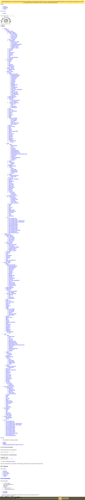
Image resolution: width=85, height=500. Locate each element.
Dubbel (10, 161)
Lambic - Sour (10, 31)
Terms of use (6, 472)
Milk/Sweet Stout (14, 150)
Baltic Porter (13, 169)
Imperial (13, 163)
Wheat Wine (11, 133)
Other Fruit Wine (12, 211)
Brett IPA (13, 85)
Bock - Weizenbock (12, 110)
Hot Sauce (10, 64)
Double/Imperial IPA (15, 75)
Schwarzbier (11, 184)
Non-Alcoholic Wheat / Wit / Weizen (16, 221)
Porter (11, 167)
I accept (60, 498)
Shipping (5, 471)
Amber (9, 132)
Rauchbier (10, 188)
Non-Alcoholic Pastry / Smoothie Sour (16, 220)
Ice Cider (10, 207)
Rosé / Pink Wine (14, 202)
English (4, 8)
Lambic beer (12, 40)
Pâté (9, 62)
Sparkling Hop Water (12, 225)
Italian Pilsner (14, 124)
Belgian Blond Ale (12, 96)
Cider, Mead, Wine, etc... (12, 195)
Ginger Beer (11, 215)
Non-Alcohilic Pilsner (13, 229)
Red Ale (10, 125)
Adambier (10, 54)
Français (5, 6)
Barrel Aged (13, 176)
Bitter (9, 127)
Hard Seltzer (11, 212)
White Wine (13, 198)
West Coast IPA (14, 91)
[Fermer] (61, 2)
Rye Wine (10, 190)
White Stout (13, 155)
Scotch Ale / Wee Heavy (13, 178)
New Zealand (14, 101)
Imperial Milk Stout (15, 151)
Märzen (10, 128)
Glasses (10, 70)
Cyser (9, 213)
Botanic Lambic (14, 46)
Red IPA (13, 83)
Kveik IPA (13, 88)
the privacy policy (11, 461)
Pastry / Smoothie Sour (13, 57)
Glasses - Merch (10, 68)
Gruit (12, 141)
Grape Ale (10, 53)
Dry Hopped (13, 120)
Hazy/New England (15, 100)
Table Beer (10, 136)
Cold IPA (13, 90)
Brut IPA (13, 82)
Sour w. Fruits (14, 35)
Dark (8, 143)
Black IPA (12, 162)
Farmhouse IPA (14, 93)
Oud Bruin (10, 48)
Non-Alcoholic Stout (12, 223)
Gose (9, 51)
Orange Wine (14, 201)
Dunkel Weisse (11, 187)
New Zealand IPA (15, 94)
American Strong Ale (13, 175)
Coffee (9, 60)
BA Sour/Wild (14, 34)
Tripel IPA (13, 81)
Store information (5, 478)
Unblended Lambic (15, 45)
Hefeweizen (13, 106)
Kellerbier (10, 139)
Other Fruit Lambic (15, 41)
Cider (9, 205)
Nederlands (5, 7)
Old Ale (10, 182)
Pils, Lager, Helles (13, 118)
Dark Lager (10, 186)
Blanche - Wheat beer (14, 102)
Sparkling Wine (14, 199)
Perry (9, 206)
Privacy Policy (6, 473)
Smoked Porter (14, 171)
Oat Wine (10, 134)
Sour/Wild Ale (14, 37)
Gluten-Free (11, 138)
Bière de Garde (11, 126)
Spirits (9, 214)
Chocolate (13, 156)
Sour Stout (13, 149)
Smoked (10, 174)
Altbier (9, 115)
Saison (9, 72)
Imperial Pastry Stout (15, 152)
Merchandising (11, 69)
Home (5, 28)
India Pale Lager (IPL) (13, 131)
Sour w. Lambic (11, 39)
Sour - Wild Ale (13, 33)
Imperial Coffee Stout (15, 157)
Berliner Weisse (11, 32)
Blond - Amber (10, 71)
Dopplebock (11, 181)
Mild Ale (10, 137)
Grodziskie (10, 58)
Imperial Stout (14, 145)
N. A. (8, 217)
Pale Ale (11, 99)
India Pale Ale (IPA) (14, 73)
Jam (9, 63)
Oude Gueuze (14, 42)
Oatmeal (13, 159)
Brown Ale (10, 177)
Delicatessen (9, 59)
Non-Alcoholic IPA (12, 218)
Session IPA (13, 78)
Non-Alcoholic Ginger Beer (14, 230)
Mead (9, 208)
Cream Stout (13, 158)
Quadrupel (10, 164)
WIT (12, 105)
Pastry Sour (13, 38)
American (13, 95)
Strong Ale (10, 109)
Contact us (5, 474)
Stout (11, 144)
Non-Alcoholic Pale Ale (13, 232)
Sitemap (5, 475)
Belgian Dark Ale (12, 165)
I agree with (8, 461)
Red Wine (13, 200)
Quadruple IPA (14, 87)
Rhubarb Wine (11, 209)
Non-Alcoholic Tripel (13, 226)
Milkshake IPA (14, 84)
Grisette (10, 130)
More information (65, 498)
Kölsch (9, 113)
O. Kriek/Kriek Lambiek (16, 44)
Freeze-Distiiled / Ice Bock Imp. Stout (19, 153)
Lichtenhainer (11, 52)
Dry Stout (13, 147)
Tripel (9, 108)
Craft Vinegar (11, 66)
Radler (9, 116)
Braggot (10, 204)
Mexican (13, 121)
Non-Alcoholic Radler (13, 224)
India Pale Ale (14, 77)
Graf (9, 56)
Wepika (12, 496)
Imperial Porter (14, 170)
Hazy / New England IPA (16, 89)
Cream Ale (10, 114)
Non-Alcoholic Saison (13, 227)
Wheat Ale (13, 103)
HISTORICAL (13, 140)
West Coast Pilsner (15, 122)
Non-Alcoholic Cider (12, 219)
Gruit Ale (10, 50)
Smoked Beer (11, 97)
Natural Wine (12, 196)
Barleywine (12, 192)
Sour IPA (13, 79)
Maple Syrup (11, 65)
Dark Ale (10, 189)
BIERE (7, 29)
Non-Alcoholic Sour (12, 231)
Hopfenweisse (14, 107)
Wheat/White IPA (15, 76)
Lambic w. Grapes (15, 47)
